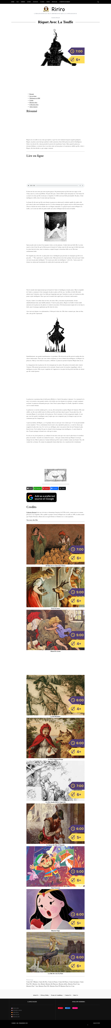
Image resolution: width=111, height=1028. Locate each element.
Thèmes (23, 1)
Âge (18, 1)
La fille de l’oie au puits (55, 973)
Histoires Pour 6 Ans (74, 984)
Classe (42, 1)
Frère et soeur (55, 608)
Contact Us (68, 995)
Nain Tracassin (55, 888)
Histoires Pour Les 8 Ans (67, 986)
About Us (35, 995)
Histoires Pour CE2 (44, 986)
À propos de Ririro (64, 1)
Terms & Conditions (57, 995)
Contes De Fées (43, 982)
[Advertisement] (55, 81)
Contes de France (53, 982)
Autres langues (33, 107)
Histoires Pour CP (55, 986)
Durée (29, 1)
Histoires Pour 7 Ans (32, 986)
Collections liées (34, 104)
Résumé (31, 94)
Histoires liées (33, 102)
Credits (31, 100)
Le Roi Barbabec (55, 716)
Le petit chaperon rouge (55, 759)
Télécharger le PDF (34, 98)
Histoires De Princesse (52, 984)
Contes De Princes (63, 982)
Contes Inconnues (74, 982)
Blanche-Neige (55, 930)
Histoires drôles (63, 984)
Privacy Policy (45, 995)
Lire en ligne (32, 96)
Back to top (96, 1023)
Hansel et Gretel (55, 651)
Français (54, 1)
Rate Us (75, 995)
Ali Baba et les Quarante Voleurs (56, 565)
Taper (48, 1)
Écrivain (35, 1)
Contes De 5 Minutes (32, 982)
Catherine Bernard (55, 17)
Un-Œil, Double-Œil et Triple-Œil (56, 802)
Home (12, 1)
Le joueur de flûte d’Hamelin (55, 845)
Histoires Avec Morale (39, 984)
